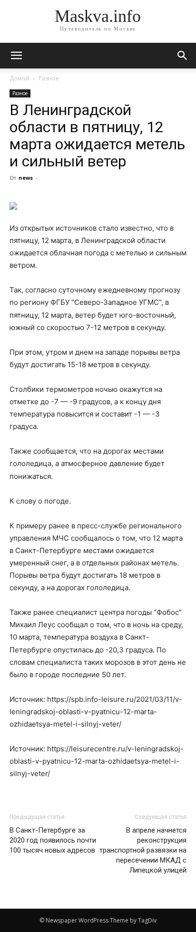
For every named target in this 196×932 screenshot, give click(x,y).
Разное (49, 78)
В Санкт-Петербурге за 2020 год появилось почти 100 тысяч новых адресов (53, 840)
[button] (182, 55)
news (26, 177)
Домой (19, 78)
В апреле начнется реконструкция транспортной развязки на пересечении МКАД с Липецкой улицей (142, 850)
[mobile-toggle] (16, 55)
